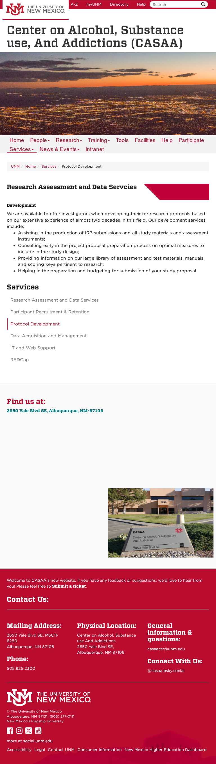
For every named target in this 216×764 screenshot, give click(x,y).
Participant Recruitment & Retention (49, 311)
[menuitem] (17, 139)
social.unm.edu (38, 741)
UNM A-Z (69, 4)
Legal (39, 749)
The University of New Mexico (36, 10)
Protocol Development (35, 324)
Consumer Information (99, 749)
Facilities (145, 139)
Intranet (95, 148)
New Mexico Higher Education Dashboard (165, 749)
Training (97, 139)
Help (141, 4)
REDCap (19, 359)
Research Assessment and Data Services (54, 300)
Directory (119, 4)
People (38, 139)
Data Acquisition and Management (48, 335)
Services (20, 148)
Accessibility (19, 749)
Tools (122, 139)
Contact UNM (61, 749)
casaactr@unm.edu (166, 649)
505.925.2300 (21, 668)
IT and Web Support (32, 347)
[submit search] (203, 4)
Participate (191, 139)
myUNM (94, 4)
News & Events (58, 148)
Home (17, 139)
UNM (15, 166)
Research (67, 139)
